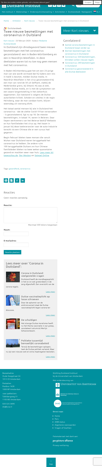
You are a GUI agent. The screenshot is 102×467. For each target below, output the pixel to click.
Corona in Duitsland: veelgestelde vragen (32, 274)
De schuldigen (29, 319)
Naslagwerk (87, 11)
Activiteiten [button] (60, 11)
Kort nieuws (29, 20)
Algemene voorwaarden (65, 425)
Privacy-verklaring (61, 445)
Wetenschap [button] (21, 11)
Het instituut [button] (8, 11)
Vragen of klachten (63, 428)
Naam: (7, 229)
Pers (57, 419)
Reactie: (8, 205)
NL (97, 11)
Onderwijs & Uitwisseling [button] (41, 11)
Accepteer (88, 2)
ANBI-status (60, 422)
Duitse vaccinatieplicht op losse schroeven (35, 298)
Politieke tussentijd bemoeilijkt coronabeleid (35, 342)
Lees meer (50, 291)
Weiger (97, 2)
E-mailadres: (10, 240)
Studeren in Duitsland (11, 16)
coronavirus (25, 168)
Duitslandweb (74, 11)
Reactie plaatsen (12, 252)
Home (6, 20)
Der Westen (25, 155)
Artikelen (17, 20)
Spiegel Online (42, 155)
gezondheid (14, 168)
